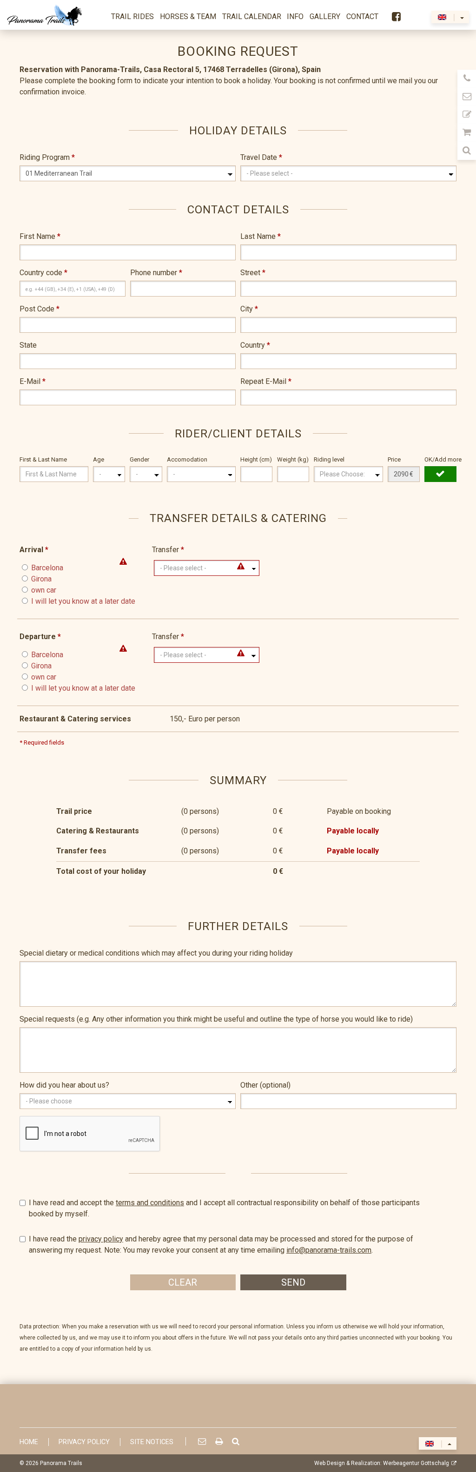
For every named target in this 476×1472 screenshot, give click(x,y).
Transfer (168, 549)
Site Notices (151, 1442)
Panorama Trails (61, 1463)
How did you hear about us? (64, 1085)
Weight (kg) (293, 459)
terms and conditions (150, 1202)
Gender (139, 459)
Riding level (329, 459)
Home (29, 1442)
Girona (41, 578)
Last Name (260, 236)
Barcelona (47, 567)
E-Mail (33, 381)
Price (394, 459)
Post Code (40, 308)
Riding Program (47, 157)
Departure (37, 636)
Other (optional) (265, 1085)
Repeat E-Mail (265, 381)
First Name (40, 236)
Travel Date (261, 157)
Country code (43, 272)
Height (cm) (256, 459)
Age (98, 459)
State (28, 345)
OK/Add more (440, 459)
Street (252, 272)
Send (293, 1282)
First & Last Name (43, 459)
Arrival (34, 549)
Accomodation (187, 459)
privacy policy (101, 1238)
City (249, 308)
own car (43, 590)
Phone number (156, 272)
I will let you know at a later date (83, 601)
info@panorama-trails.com (328, 1250)
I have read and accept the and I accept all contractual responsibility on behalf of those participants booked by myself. (224, 1208)
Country (255, 345)
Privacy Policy (84, 1442)
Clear (182, 1282)
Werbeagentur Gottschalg (416, 1463)
